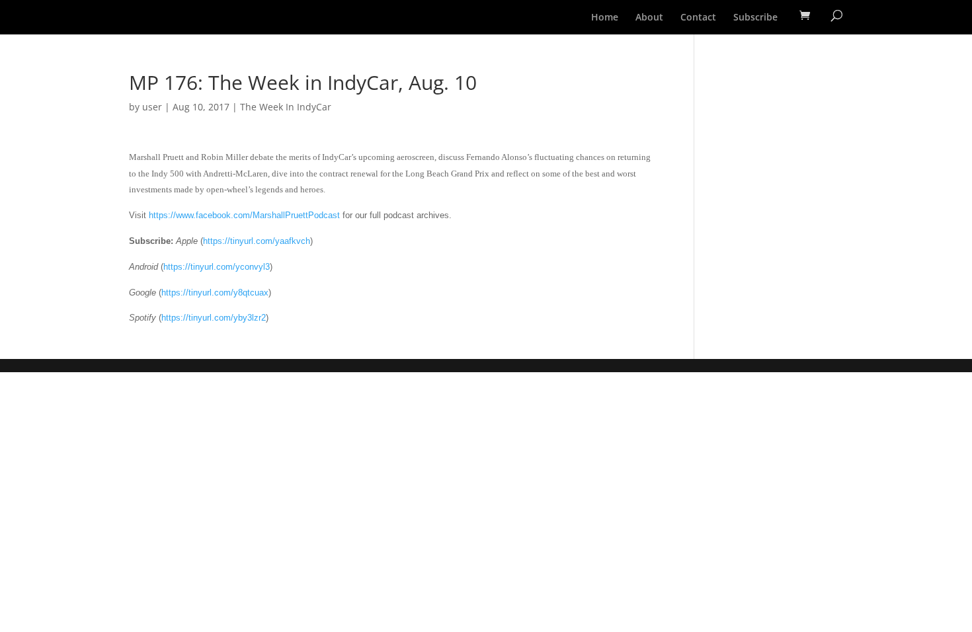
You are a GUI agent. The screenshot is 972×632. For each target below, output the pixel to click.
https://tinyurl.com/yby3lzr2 (213, 318)
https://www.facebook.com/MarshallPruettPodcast (244, 215)
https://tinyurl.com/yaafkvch (256, 241)
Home (604, 18)
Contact (698, 18)
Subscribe (755, 18)
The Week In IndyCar (285, 106)
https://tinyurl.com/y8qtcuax (214, 292)
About (649, 18)
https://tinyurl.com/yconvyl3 (216, 267)
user (152, 106)
